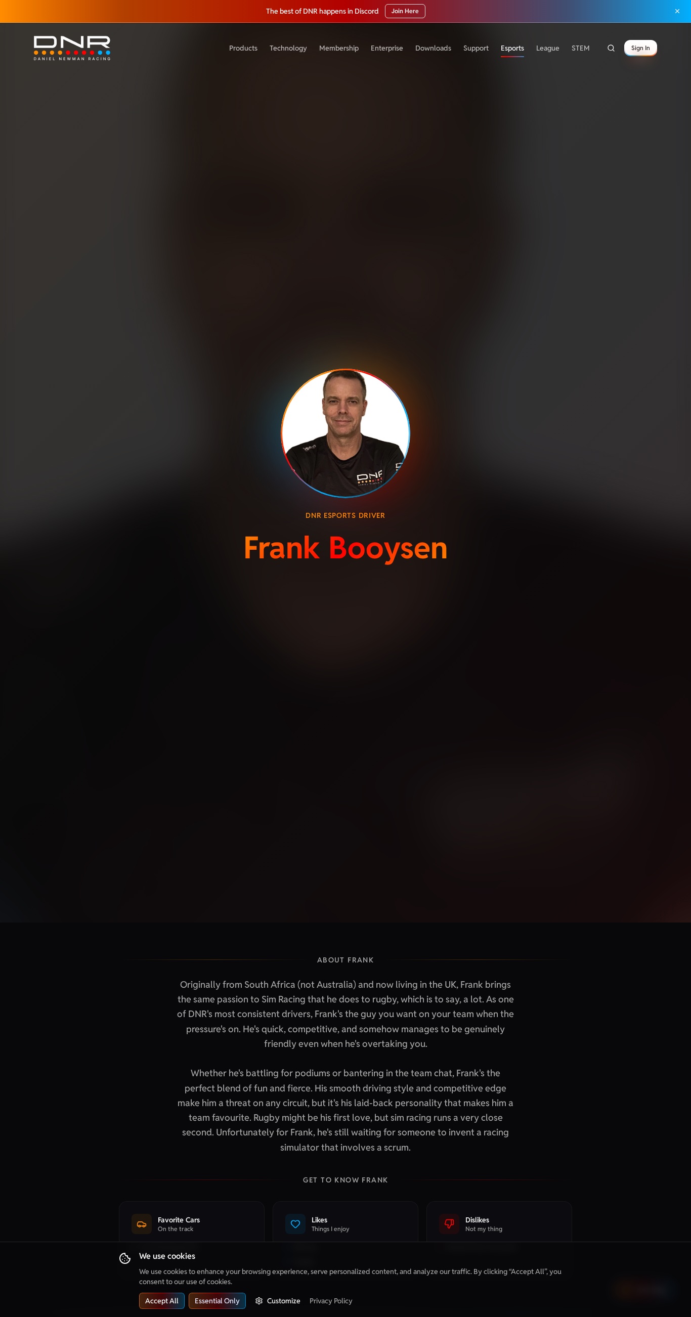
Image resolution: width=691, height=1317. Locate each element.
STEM (581, 48)
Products (243, 48)
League (547, 48)
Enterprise (387, 48)
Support (476, 48)
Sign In (640, 48)
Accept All (162, 1300)
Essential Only (217, 1300)
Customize (283, 1300)
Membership (339, 48)
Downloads (433, 48)
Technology (288, 48)
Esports (512, 48)
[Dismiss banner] (677, 11)
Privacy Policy (331, 1300)
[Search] (611, 48)
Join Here (405, 11)
